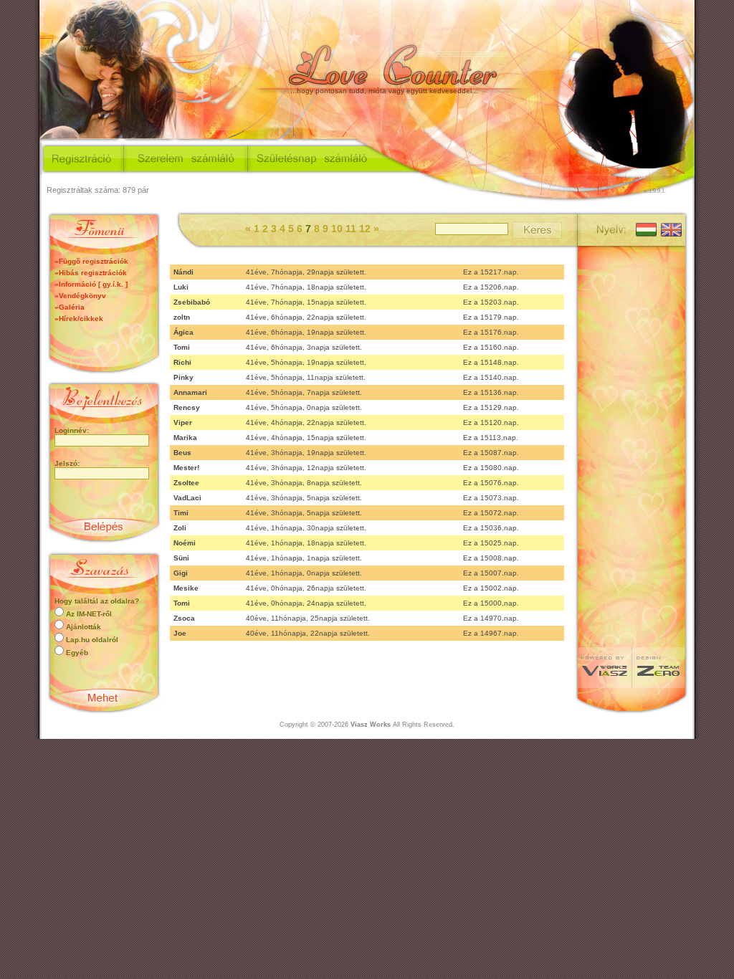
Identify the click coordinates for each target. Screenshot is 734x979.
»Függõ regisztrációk (91, 261)
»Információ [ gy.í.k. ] (91, 284)
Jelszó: (67, 463)
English (669, 229)
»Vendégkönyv (80, 296)
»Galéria (69, 307)
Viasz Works (371, 724)
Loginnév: (71, 430)
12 (366, 228)
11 (352, 228)
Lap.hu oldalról (92, 640)
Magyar (645, 229)
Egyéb (77, 652)
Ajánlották (83, 627)
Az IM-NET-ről (89, 614)
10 (338, 228)
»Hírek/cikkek (78, 319)
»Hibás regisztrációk (90, 273)
